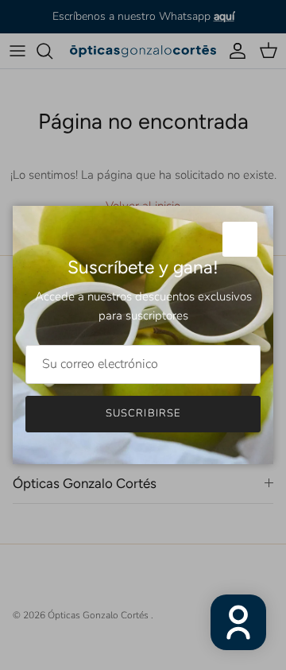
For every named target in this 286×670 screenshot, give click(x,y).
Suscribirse (143, 413)
